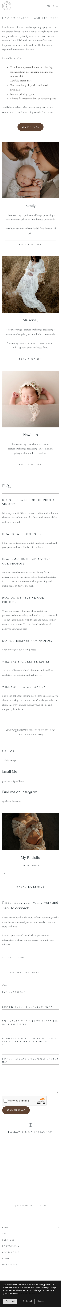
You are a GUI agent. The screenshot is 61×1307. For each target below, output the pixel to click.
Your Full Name (14, 957)
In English (9, 1265)
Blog (5, 1258)
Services (8, 1240)
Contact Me (10, 1252)
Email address (13, 992)
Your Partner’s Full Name (21, 972)
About (6, 1234)
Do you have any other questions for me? (30, 1060)
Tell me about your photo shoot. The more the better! (30, 1022)
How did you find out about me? (27, 1007)
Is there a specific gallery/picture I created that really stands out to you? (29, 1041)
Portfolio (9, 1246)
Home (6, 1227)
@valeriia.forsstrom (30, 1205)
